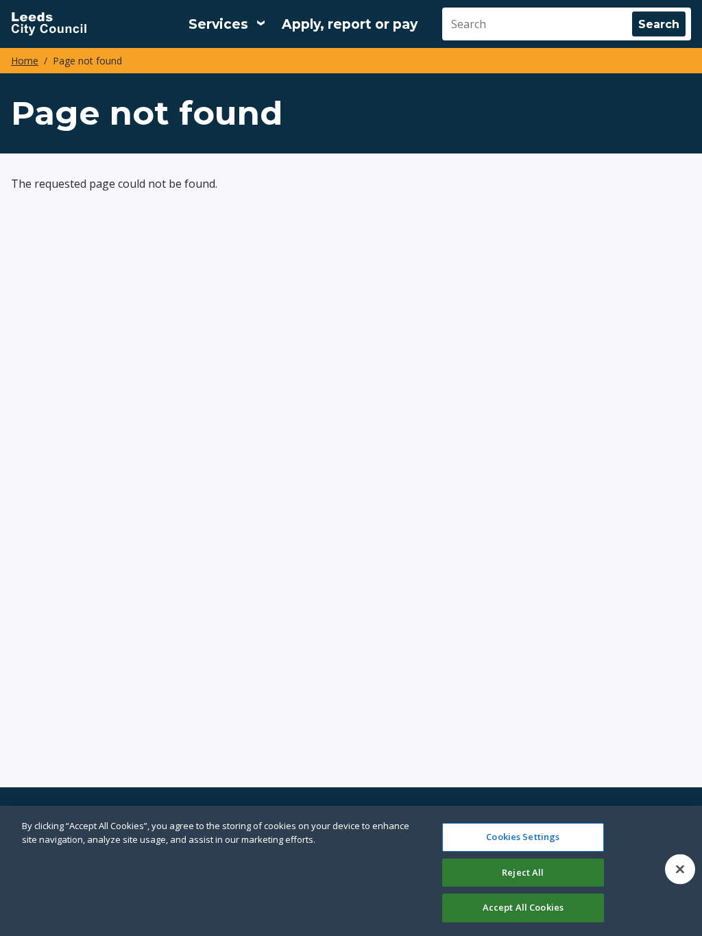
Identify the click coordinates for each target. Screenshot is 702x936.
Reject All (523, 872)
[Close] (680, 869)
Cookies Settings (522, 836)
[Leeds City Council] (48, 24)
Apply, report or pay (349, 24)
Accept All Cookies (523, 907)
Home (24, 60)
